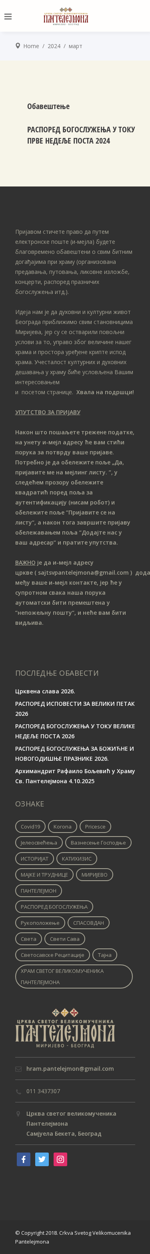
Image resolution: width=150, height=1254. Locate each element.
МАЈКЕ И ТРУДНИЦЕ (44, 874)
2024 (54, 46)
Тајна (105, 954)
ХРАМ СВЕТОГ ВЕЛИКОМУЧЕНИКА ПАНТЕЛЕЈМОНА (62, 976)
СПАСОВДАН (88, 922)
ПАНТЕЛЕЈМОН (38, 890)
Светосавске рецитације (52, 954)
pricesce (95, 826)
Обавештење (48, 106)
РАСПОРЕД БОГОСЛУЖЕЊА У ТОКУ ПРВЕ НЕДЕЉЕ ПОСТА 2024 (81, 135)
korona (63, 826)
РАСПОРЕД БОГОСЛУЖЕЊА (54, 906)
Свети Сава (65, 938)
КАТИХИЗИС (77, 858)
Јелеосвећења (39, 842)
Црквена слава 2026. (45, 691)
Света (28, 938)
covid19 (30, 826)
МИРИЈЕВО (95, 874)
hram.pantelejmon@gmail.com (70, 1068)
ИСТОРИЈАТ (34, 858)
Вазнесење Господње (98, 842)
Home (31, 46)
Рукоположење (40, 922)
